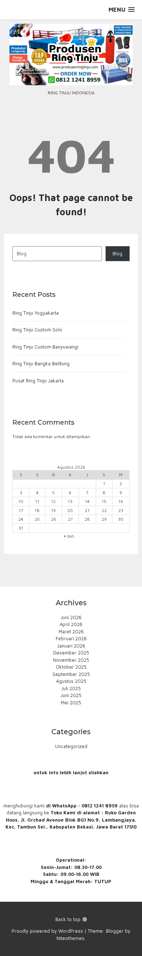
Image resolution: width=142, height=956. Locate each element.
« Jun (69, 536)
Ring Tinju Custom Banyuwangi (45, 347)
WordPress (70, 931)
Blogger (114, 931)
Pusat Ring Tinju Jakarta (38, 380)
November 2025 (71, 660)
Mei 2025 (71, 702)
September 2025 (71, 674)
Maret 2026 (71, 631)
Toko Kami (63, 812)
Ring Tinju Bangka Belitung (41, 363)
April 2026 (71, 624)
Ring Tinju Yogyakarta (35, 313)
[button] (121, 10)
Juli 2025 (71, 688)
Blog (117, 253)
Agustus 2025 (71, 681)
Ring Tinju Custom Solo (37, 330)
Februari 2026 (71, 638)
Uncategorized (71, 746)
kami (39, 806)
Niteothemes (70, 938)
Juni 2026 (71, 617)
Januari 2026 (71, 646)
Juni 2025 (71, 695)
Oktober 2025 (71, 667)
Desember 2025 (71, 653)
